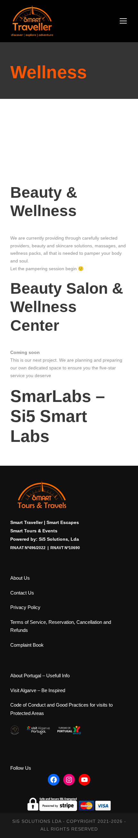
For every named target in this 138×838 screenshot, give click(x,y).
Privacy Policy (25, 607)
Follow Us (20, 768)
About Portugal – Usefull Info (40, 675)
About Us (20, 578)
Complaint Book (27, 645)
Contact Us (22, 592)
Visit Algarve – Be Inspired (37, 690)
